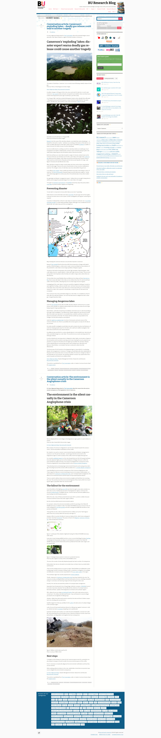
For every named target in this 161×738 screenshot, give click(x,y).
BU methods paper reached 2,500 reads (111, 88)
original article (52, 365)
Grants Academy (72, 702)
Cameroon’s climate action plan (63, 473)
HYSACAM (83, 586)
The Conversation (68, 35)
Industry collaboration (56, 705)
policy (81, 710)
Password (109, 26)
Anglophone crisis (54, 682)
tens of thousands (58, 172)
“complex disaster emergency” (83, 467)
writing (82, 724)
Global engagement (63, 702)
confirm (72, 603)
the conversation (84, 370)
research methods (55, 719)
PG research (76, 710)
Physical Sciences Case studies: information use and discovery (109, 166)
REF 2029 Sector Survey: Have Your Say (111, 82)
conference (98, 141)
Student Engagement (92, 721)
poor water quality (77, 572)
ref (110, 154)
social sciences (100, 157)
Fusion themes (55, 702)
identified (69, 182)
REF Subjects (84, 713)
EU (108, 143)
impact (98, 147)
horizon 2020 (118, 145)
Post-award (87, 710)
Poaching (88, 538)
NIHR (102, 149)
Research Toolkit (101, 9)
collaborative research (115, 140)
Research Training (110, 719)
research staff (83, 719)
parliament (103, 708)
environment (84, 682)
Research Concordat (68, 716)
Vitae (64, 724)
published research (58, 458)
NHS (84, 708)
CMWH (118, 137)
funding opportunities (102, 145)
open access (105, 149)
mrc (68, 708)
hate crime (85, 702)
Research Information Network (108, 162)
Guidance (80, 702)
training (107, 157)
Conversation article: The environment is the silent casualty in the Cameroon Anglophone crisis (68, 379)
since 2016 (64, 489)
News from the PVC (74, 708)
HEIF (95, 702)
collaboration (104, 140)
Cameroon (57, 368)
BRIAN (66, 694)
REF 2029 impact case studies (73, 713)
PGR (113, 11)
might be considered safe (57, 320)
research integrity (117, 716)
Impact (93, 9)
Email (98, 62)
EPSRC (116, 696)
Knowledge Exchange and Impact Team (100, 705)
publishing (107, 154)
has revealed (55, 264)
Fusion (110, 145)
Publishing (54, 713)
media (116, 147)
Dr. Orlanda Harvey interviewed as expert (111, 100)
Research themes (101, 719)
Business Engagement (93, 694)
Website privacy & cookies (104, 734)
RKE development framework (113, 155)
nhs (100, 149)
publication (112, 151)
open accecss (90, 708)
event (110, 143)
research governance (98, 716)
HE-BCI (91, 702)
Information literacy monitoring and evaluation (106, 172)
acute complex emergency (80, 463)
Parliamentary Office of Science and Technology (62, 710)
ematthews (53, 32)
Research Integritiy (108, 716)
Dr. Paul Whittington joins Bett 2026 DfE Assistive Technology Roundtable (111, 116)
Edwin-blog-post (100, 143)
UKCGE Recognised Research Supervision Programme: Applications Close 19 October (112, 94)
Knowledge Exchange (85, 705)
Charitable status (94, 734)
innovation (102, 147)
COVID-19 (79, 696)
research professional (103, 155)
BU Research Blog (102, 3)
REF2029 (91, 713)
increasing (59, 609)
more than (71, 194)
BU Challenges (72, 694)
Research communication (57, 716)
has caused (55, 94)
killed (78, 101)
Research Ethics (77, 716)
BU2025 (85, 694)
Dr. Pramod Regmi (117, 141)
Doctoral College (111, 141)
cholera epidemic (75, 574)
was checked (54, 304)
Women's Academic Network (73, 724)
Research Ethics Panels (87, 716)
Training (117, 721)
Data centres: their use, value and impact (104, 174)
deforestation (66, 682)
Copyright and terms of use (117, 734)
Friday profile (91, 699)
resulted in (81, 144)
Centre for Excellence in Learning (106, 694)
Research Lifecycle (111, 9)
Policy (109, 11)
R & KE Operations (62, 713)
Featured (56, 370)
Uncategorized (59, 724)
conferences (72, 696)
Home (50, 9)
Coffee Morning (65, 696)
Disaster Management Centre (84, 368)
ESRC (106, 143)
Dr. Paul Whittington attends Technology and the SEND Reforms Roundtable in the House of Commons (111, 108)
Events (113, 143)
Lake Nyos (78, 370)
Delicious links (95, 696)
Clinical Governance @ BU (67, 9)
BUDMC (52, 368)
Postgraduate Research (96, 710)
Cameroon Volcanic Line (64, 368)
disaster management (74, 368)
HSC (122, 145)
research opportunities (73, 719)
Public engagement (113, 710)
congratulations (104, 141)
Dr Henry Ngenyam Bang (53, 445)
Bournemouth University (42, 5)
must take (49, 184)
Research (49, 141)
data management (86, 696)
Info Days (65, 705)
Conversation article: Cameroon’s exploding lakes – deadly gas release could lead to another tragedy (69, 26)
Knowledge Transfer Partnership (58, 708)
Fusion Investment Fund (115, 699)
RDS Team (55, 9)
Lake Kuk (74, 370)
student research (101, 721)
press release (56, 170)
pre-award (105, 710)
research (115, 154)
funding (117, 143)
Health (114, 145)
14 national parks (55, 492)
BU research (101, 137)
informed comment (67, 370)
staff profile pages (69, 721)
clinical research (109, 137)
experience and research (59, 182)
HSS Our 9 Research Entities (104, 702)
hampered (59, 518)
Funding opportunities (99, 699)
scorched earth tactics (66, 592)
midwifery (119, 147)
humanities (114, 702)
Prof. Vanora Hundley (106, 151)
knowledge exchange (109, 147)
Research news (64, 719)
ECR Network (111, 696)
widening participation (112, 157)
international (76, 705)
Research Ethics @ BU (80, 9)
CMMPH (114, 137)
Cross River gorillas (60, 507)
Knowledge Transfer (114, 705)
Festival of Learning (83, 699)
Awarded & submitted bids (57, 694)
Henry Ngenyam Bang (52, 89)
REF (87, 9)
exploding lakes (51, 370)
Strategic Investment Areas (80, 721)
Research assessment (98, 713)
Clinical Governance (56, 696)
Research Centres (108, 713)
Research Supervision (91, 719)
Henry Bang (61, 370)
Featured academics (72, 699)
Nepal (97, 149)
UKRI (99, 182)
